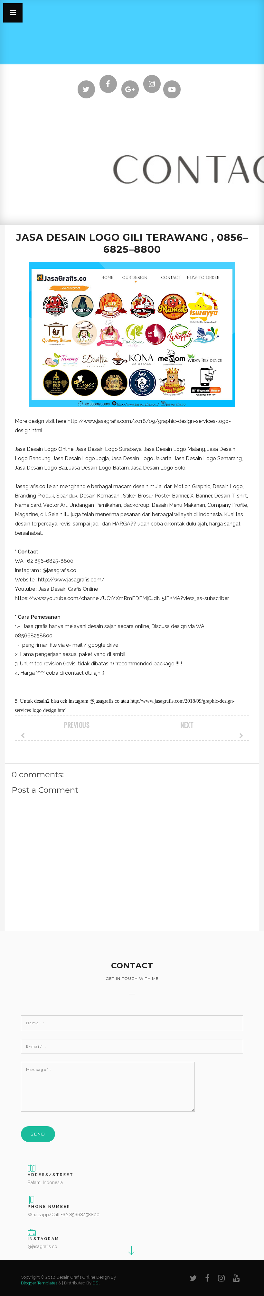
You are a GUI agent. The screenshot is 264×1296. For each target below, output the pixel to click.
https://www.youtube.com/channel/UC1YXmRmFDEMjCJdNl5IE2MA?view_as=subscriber (122, 598)
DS (95, 1283)
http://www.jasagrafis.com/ (71, 580)
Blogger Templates (39, 1283)
